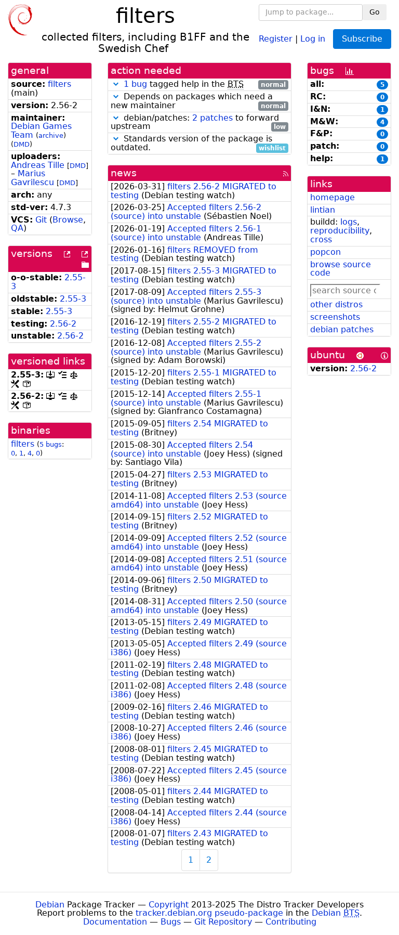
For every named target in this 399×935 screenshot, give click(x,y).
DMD (22, 144)
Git (41, 220)
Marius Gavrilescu (32, 177)
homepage (332, 197)
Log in (312, 38)
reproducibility (339, 231)
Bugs (171, 922)
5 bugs (50, 444)
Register (275, 38)
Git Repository (223, 922)
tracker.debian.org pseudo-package (209, 913)
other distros (336, 304)
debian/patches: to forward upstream (198, 123)
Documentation (115, 922)
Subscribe (362, 39)
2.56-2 (63, 324)
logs (348, 222)
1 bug (135, 84)
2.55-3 (73, 299)
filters (59, 84)
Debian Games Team (41, 130)
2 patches (212, 118)
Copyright (169, 905)
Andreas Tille (37, 165)
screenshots (335, 317)
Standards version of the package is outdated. (198, 143)
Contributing (290, 922)
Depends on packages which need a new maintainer (198, 101)
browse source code (340, 268)
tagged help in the (205, 84)
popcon (325, 252)
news (124, 173)
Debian (49, 905)
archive (50, 135)
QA (17, 228)
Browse (67, 220)
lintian (322, 210)
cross (321, 239)
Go (374, 12)
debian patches (342, 329)
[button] (115, 84)
